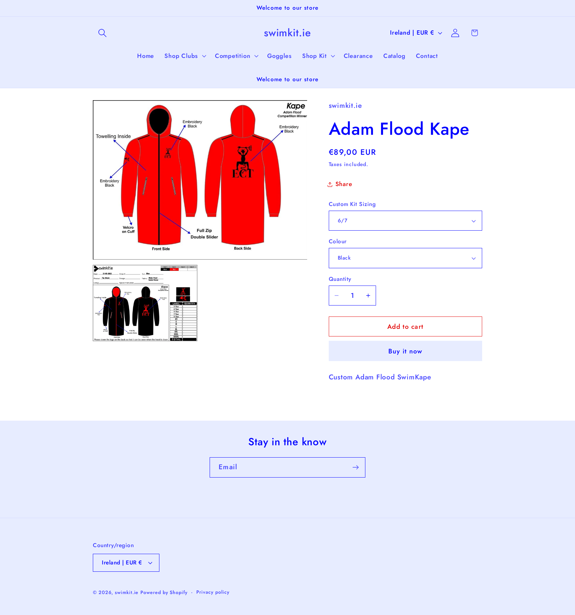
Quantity (340, 279)
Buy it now (405, 351)
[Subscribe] (355, 467)
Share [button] (343, 184)
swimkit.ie (126, 592)
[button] (102, 32)
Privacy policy (213, 592)
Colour (338, 241)
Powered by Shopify (163, 592)
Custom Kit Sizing (352, 204)
